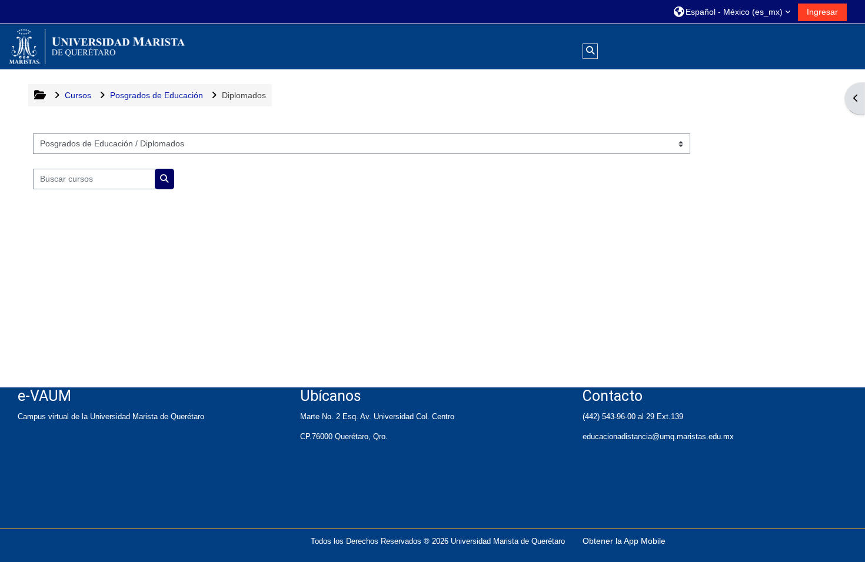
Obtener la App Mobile (624, 541)
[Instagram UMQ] (36, 497)
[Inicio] (97, 46)
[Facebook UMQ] (27, 497)
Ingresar (822, 11)
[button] (732, 11)
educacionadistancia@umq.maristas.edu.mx (658, 436)
